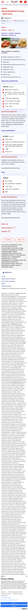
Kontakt (3, 283)
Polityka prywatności (6, 286)
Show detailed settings (6, 597)
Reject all (14, 606)
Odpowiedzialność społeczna (8, 278)
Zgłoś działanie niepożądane (8, 281)
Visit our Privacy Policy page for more (9, 599)
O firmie (3, 276)
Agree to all (14, 603)
